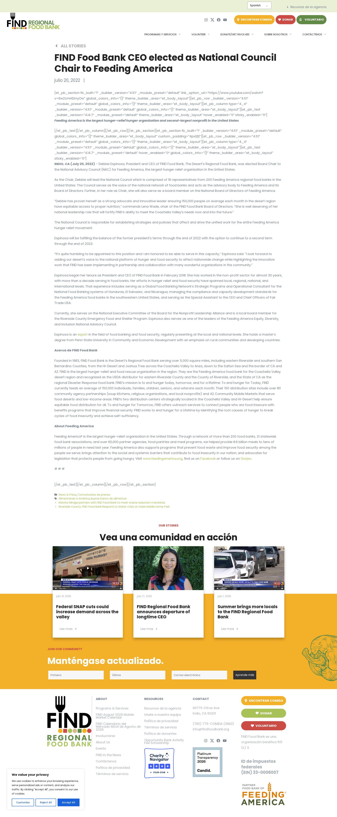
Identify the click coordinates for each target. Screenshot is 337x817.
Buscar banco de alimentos (109, 498)
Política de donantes (160, 733)
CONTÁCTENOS (312, 34)
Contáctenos (106, 761)
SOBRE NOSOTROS (276, 34)
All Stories (73, 46)
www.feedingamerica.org (162, 458)
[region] (45, 789)
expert (83, 334)
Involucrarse (105, 736)
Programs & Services (112, 708)
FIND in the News (108, 755)
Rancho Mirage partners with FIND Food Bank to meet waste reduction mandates (112, 502)
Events (101, 748)
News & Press (67, 495)
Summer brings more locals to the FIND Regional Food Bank (247, 612)
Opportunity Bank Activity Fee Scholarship (164, 741)
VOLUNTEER (198, 34)
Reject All (46, 802)
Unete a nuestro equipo (162, 714)
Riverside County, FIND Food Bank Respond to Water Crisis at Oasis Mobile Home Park (114, 506)
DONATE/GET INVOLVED (234, 34)
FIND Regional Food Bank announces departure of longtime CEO (163, 612)
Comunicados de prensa (94, 495)
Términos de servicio (112, 774)
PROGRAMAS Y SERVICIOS (160, 34)
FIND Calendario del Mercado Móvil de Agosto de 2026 (118, 727)
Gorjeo (246, 458)
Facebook (208, 458)
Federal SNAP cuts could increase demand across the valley (87, 612)
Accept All (68, 802)
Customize (23, 802)
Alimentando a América (74, 498)
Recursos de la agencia (162, 708)
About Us (103, 742)
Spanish (255, 5)
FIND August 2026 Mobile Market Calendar (115, 716)
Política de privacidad (113, 767)
